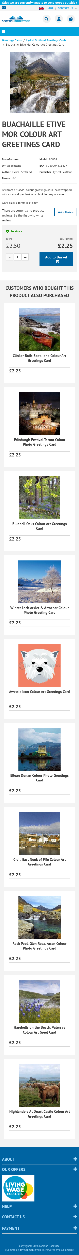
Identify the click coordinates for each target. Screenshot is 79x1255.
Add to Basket (56, 257)
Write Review (66, 212)
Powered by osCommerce (59, 1250)
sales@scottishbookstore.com (5, 7)
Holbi (41, 1250)
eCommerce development (19, 1250)
